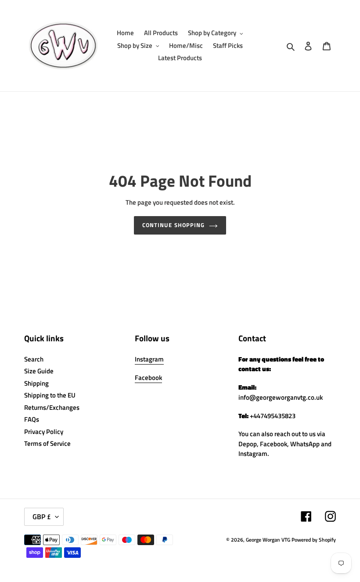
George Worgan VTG (268, 539)
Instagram (149, 359)
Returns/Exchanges (51, 407)
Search (33, 359)
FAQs (31, 419)
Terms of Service (47, 443)
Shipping (36, 383)
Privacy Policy (43, 432)
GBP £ (41, 516)
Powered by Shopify (314, 539)
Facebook (148, 377)
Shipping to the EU (50, 395)
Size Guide (39, 371)
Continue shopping (173, 225)
